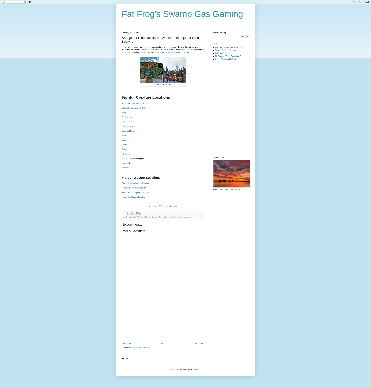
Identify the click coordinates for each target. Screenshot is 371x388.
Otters (124, 149)
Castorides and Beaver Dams (134, 108)
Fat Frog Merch (221, 53)
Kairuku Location (129, 158)
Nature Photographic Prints (226, 59)
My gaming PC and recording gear (163, 206)
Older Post (199, 344)
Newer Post (127, 344)
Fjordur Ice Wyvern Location (133, 197)
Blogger (196, 369)
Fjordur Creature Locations (181, 217)
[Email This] (128, 213)
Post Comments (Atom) (141, 348)
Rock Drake (127, 122)
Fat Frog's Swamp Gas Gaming (182, 14)
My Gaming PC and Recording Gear (229, 56)
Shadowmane (127, 126)
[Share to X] (134, 213)
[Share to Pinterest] (139, 213)
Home (163, 344)
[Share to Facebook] (137, 213)
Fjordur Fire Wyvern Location (134, 188)
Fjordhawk (126, 163)
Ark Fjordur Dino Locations (146, 217)
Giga (124, 112)
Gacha (125, 145)
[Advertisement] (163, 318)
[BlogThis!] (131, 213)
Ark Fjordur (132, 217)
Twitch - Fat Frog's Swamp (225, 50)
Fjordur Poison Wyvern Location (135, 192)
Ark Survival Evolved (163, 217)
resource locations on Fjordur (177, 52)
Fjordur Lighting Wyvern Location (135, 183)
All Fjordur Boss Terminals (133, 103)
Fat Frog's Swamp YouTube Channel (229, 47)
